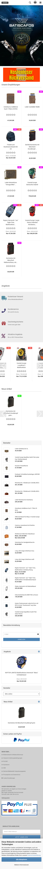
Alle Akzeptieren (21, 859)
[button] (3, 366)
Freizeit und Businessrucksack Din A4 (11, 147)
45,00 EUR (21, 727)
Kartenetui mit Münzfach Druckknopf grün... (11, 413)
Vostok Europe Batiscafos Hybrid (32, 183)
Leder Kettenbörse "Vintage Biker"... (11, 183)
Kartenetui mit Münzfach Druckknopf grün (21, 723)
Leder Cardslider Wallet (32, 107)
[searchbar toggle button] (30, 2)
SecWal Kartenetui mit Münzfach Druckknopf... (32, 147)
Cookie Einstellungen (9, 778)
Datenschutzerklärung (33, 855)
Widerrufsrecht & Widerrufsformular (13, 754)
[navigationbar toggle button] (40, 2)
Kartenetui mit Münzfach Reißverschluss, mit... (11, 260)
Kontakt (5, 761)
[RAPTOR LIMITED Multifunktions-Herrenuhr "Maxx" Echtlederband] (21, 662)
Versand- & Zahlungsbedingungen (12, 758)
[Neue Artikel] (39, 702)
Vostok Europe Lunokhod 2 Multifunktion (21, 365)
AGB (4, 768)
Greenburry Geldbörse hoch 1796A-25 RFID (11, 108)
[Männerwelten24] (4, 2)
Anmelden (21, 639)
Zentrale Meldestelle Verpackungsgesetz (14, 771)
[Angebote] (39, 651)
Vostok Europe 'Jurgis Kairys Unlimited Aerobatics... (32, 222)
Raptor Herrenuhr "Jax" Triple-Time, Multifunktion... (10, 222)
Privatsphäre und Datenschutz (11, 774)
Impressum (6, 764)
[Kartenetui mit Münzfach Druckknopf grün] (21, 712)
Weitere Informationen (21, 865)
